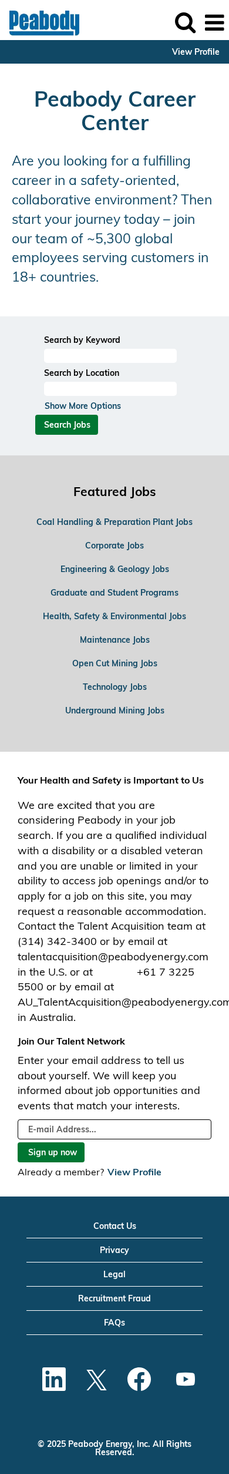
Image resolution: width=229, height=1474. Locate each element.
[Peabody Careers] (40, 22)
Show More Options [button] (83, 406)
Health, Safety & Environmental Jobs (114, 616)
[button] (214, 22)
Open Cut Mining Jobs (114, 663)
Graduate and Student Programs (114, 592)
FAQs (114, 1322)
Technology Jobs (115, 687)
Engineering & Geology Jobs (114, 569)
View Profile (196, 52)
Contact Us (114, 1226)
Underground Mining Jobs (114, 710)
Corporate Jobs (114, 545)
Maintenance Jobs (115, 639)
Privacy (114, 1250)
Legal (114, 1274)
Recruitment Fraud (114, 1298)
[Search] (185, 22)
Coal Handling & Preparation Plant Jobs (114, 522)
